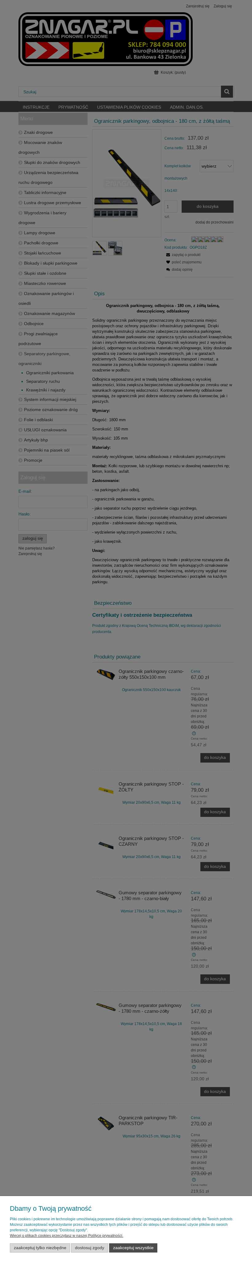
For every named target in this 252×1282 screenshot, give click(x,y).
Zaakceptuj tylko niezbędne (40, 1247)
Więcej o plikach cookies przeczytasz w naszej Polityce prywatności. (66, 1235)
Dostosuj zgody (89, 1247)
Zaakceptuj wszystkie (133, 1247)
